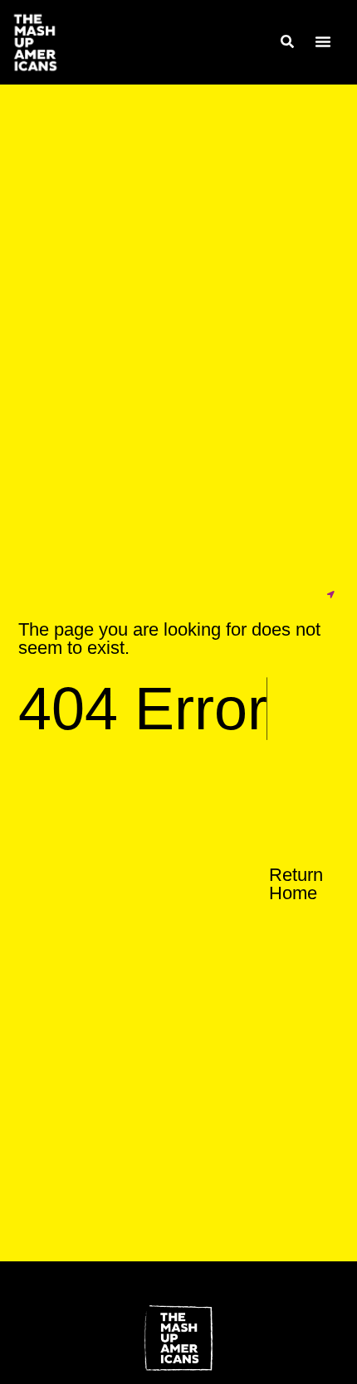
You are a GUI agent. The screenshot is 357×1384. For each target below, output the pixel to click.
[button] (323, 41)
